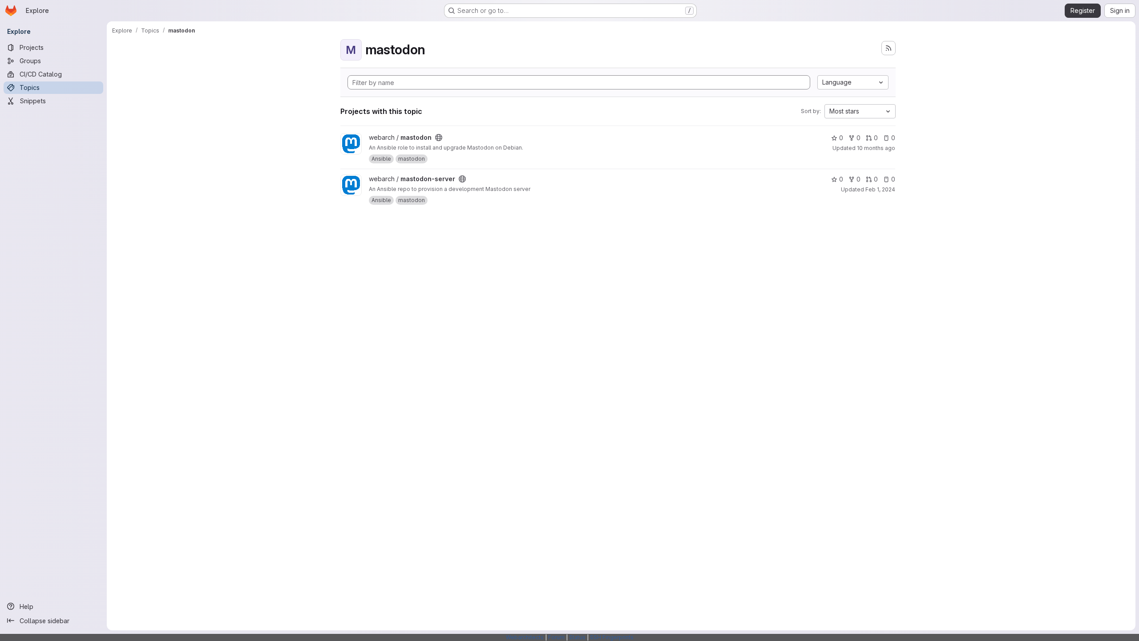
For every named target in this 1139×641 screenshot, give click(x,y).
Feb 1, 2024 (880, 189)
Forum (556, 637)
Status (577, 637)
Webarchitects (525, 637)
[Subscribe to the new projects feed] (888, 48)
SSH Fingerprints (612, 637)
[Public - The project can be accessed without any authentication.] (438, 137)
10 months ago (876, 148)
